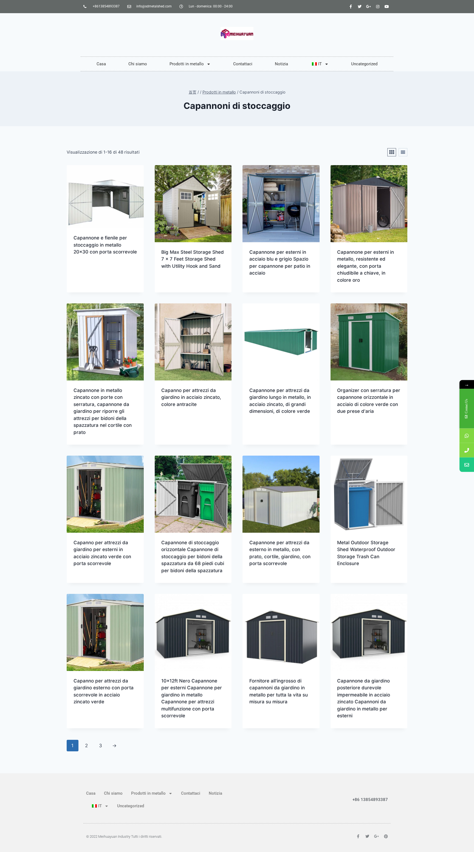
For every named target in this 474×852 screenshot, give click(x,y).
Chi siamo (137, 63)
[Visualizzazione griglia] (391, 152)
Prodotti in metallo (187, 63)
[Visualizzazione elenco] (403, 152)
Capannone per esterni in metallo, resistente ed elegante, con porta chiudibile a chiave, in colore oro (365, 266)
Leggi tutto (87, 269)
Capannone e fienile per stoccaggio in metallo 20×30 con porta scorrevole (105, 245)
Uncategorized (364, 63)
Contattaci (242, 63)
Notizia (281, 63)
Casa (101, 63)
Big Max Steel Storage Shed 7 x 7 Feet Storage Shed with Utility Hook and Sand (192, 259)
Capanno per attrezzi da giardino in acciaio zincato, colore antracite (191, 397)
